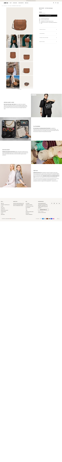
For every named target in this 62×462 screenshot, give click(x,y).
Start (2, 5)
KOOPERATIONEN (3, 211)
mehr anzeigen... (20, 89)
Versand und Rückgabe (44, 37)
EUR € (58, 218)
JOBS (26, 210)
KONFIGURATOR (20, 2)
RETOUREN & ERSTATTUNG (29, 206)
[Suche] (53, 2)
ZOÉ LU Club (2, 207)
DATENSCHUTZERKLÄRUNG (29, 211)
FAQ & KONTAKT (28, 207)
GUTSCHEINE (27, 203)
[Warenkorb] (57, 2)
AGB (26, 208)
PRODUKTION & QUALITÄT (4, 210)
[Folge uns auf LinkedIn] (59, 203)
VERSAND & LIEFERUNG (29, 204)
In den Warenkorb (48, 15)
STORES (2, 206)
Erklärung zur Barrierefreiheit (42, 212)
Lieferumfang (42, 33)
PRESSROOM (3, 214)
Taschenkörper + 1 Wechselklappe (7, 5)
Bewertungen (42, 41)
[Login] (55, 2)
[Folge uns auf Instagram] (54, 203)
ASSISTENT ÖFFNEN (43, 209)
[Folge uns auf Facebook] (52, 203)
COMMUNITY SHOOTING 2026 (5, 204)
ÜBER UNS (2, 203)
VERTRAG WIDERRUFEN (29, 214)
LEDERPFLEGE (3, 208)
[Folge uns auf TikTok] (57, 203)
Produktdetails (43, 29)
